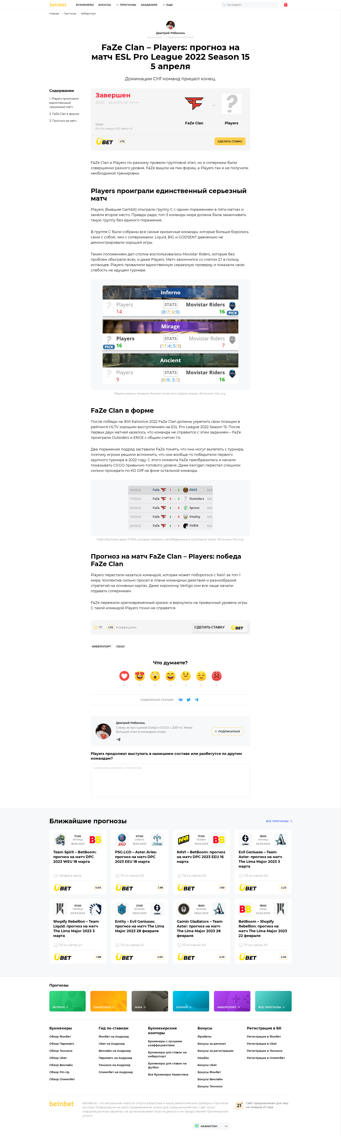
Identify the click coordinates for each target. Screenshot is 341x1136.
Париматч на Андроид (115, 1058)
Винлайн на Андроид (115, 1051)
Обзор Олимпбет (62, 1079)
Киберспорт (88, 13)
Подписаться (229, 731)
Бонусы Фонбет (209, 1072)
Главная (54, 13)
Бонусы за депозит (212, 1043)
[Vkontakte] (181, 700)
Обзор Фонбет (60, 1036)
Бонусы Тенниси (210, 1086)
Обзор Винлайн (61, 1065)
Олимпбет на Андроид (116, 1072)
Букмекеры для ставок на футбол (167, 1065)
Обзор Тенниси (60, 1051)
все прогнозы (277, 821)
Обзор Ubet (58, 1058)
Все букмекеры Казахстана (168, 1074)
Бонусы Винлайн (210, 1079)
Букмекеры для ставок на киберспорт (167, 1054)
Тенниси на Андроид (114, 1065)
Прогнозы (128, 4)
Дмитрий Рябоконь (170, 33)
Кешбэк (203, 1058)
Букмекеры (85, 4)
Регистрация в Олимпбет (266, 1058)
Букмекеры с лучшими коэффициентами (165, 1043)
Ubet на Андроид (112, 1043)
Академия (149, 4)
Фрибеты (204, 1036)
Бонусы (104, 4)
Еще (169, 4)
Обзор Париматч (61, 1043)
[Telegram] (196, 700)
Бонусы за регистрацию (215, 1051)
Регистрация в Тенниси (264, 1051)
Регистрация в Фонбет (264, 1036)
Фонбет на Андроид (114, 1036)
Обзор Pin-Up (59, 1072)
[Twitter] (188, 700)
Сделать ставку (230, 141)
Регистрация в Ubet (262, 1043)
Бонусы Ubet (207, 1065)
